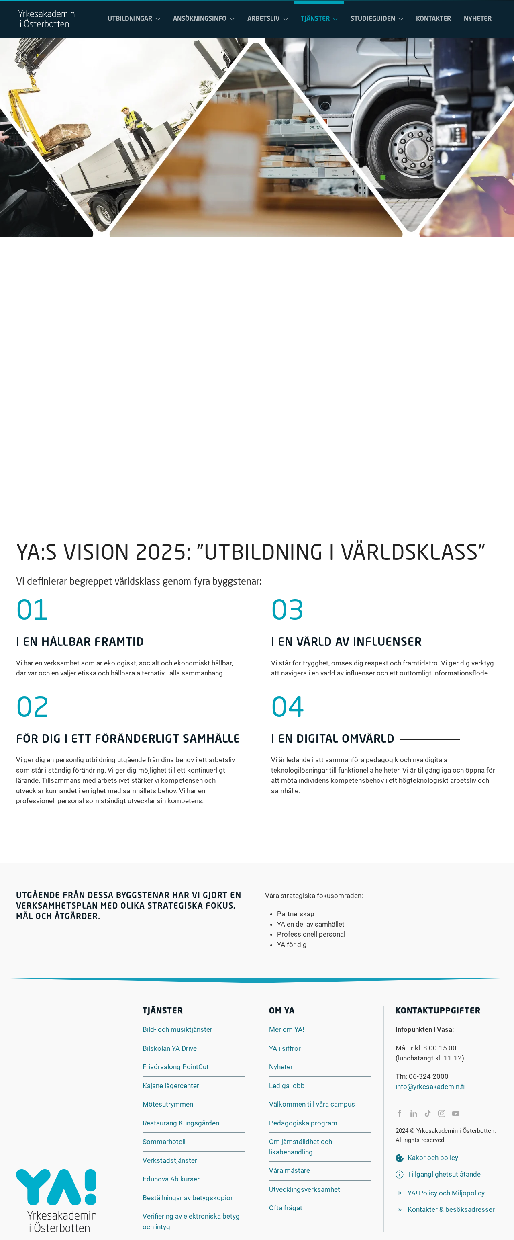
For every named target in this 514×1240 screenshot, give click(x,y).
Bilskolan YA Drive (170, 1048)
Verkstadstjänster (170, 1160)
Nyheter (478, 19)
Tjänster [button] (315, 19)
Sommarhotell (164, 1142)
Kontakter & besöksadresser (451, 1209)
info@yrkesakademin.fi (430, 1086)
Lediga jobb (287, 1086)
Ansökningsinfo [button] (199, 19)
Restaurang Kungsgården (181, 1123)
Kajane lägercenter (171, 1086)
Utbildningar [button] (130, 19)
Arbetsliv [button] (263, 19)
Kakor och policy (433, 1158)
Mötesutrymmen (168, 1104)
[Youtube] (456, 1113)
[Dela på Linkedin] (414, 1113)
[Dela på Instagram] (442, 1113)
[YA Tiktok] (428, 1113)
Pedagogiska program (303, 1123)
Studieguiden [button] (373, 19)
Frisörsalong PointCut (176, 1067)
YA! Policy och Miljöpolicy (446, 1193)
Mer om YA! (286, 1029)
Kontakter (433, 19)
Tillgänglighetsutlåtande (444, 1174)
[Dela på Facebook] (400, 1113)
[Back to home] (46, 19)
